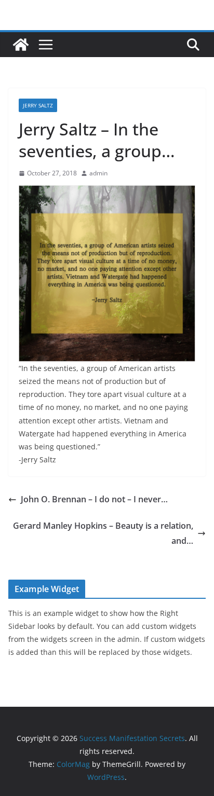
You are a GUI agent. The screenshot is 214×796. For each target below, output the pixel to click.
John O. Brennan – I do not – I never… (94, 499)
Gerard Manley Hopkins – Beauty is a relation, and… (103, 533)
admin (98, 173)
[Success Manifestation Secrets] (20, 44)
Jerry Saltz (38, 105)
